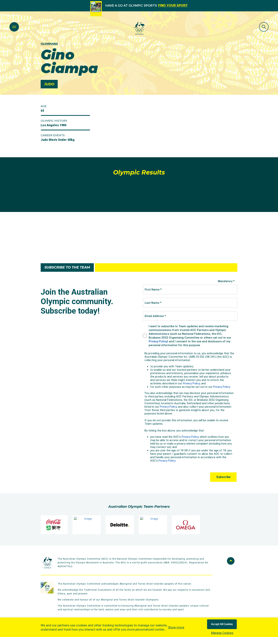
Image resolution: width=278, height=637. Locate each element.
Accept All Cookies (222, 624)
